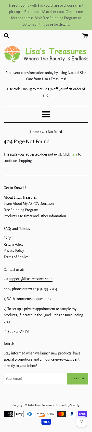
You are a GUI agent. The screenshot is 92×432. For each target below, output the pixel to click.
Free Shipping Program (21, 210)
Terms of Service (16, 257)
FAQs (8, 238)
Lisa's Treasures (44, 405)
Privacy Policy (14, 251)
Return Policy (13, 244)
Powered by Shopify (67, 405)
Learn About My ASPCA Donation (29, 204)
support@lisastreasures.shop (31, 279)
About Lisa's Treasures (20, 197)
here (74, 154)
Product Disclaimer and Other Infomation (35, 216)
